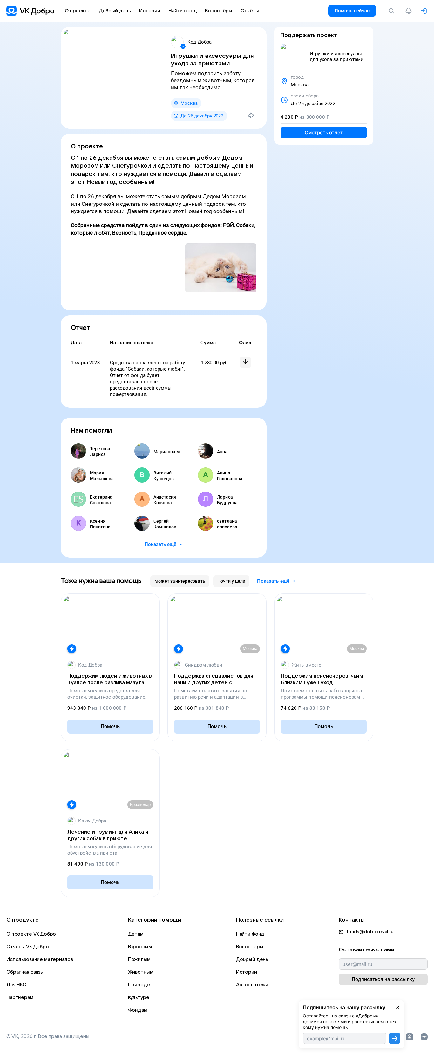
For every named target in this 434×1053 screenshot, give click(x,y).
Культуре (138, 997)
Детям (136, 933)
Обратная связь (24, 972)
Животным (140, 972)
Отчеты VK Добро (27, 946)
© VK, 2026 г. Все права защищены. (48, 1036)
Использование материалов (39, 959)
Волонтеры (249, 946)
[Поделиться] (250, 115)
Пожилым (139, 959)
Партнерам (19, 997)
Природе (139, 984)
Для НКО (16, 984)
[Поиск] (393, 11)
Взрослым (140, 946)
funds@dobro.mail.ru (370, 931)
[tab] (179, 581)
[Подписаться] (394, 1038)
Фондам (137, 1010)
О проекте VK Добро (31, 933)
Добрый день (252, 959)
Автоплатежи (252, 984)
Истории (246, 972)
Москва (189, 103)
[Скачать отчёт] (245, 362)
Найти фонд (250, 933)
